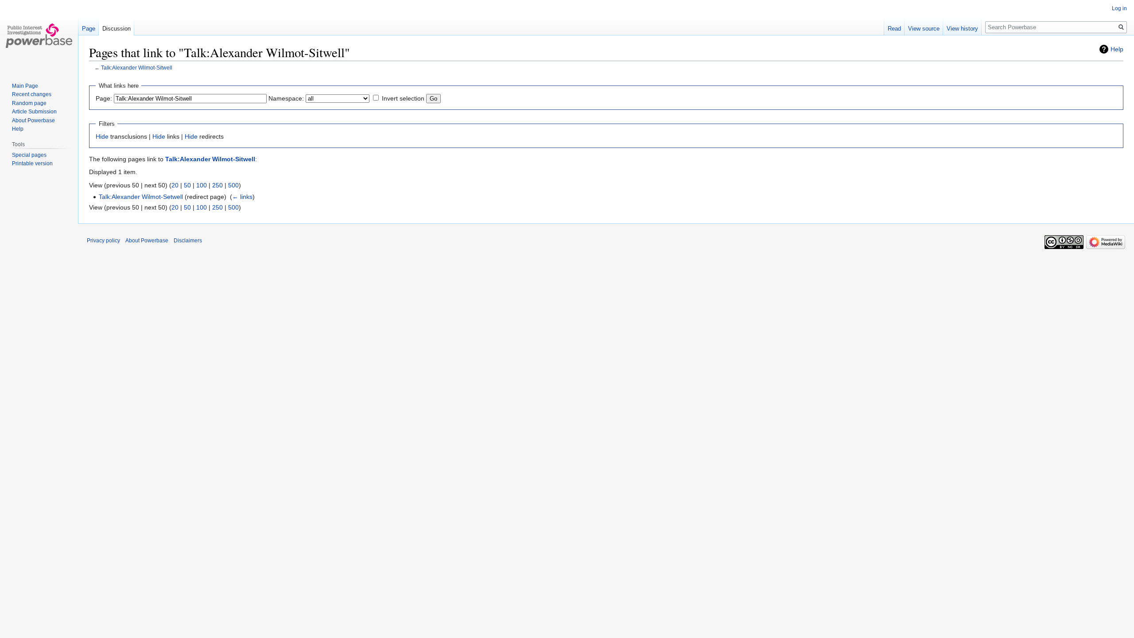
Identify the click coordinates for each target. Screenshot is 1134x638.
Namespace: (286, 98)
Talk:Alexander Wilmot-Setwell (141, 196)
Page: (104, 98)
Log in (1119, 8)
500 (233, 185)
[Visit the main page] (39, 35)
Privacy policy (103, 240)
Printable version (32, 163)
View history (962, 28)
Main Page (25, 86)
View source (924, 28)
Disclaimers (188, 240)
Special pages (29, 155)
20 (175, 185)
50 (187, 185)
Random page (29, 103)
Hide (102, 136)
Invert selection (403, 98)
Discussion (116, 28)
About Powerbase (33, 120)
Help (1117, 49)
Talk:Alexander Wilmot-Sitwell (136, 67)
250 (217, 185)
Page (88, 28)
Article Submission (34, 112)
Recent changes (31, 94)
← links (242, 196)
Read (894, 28)
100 (201, 185)
